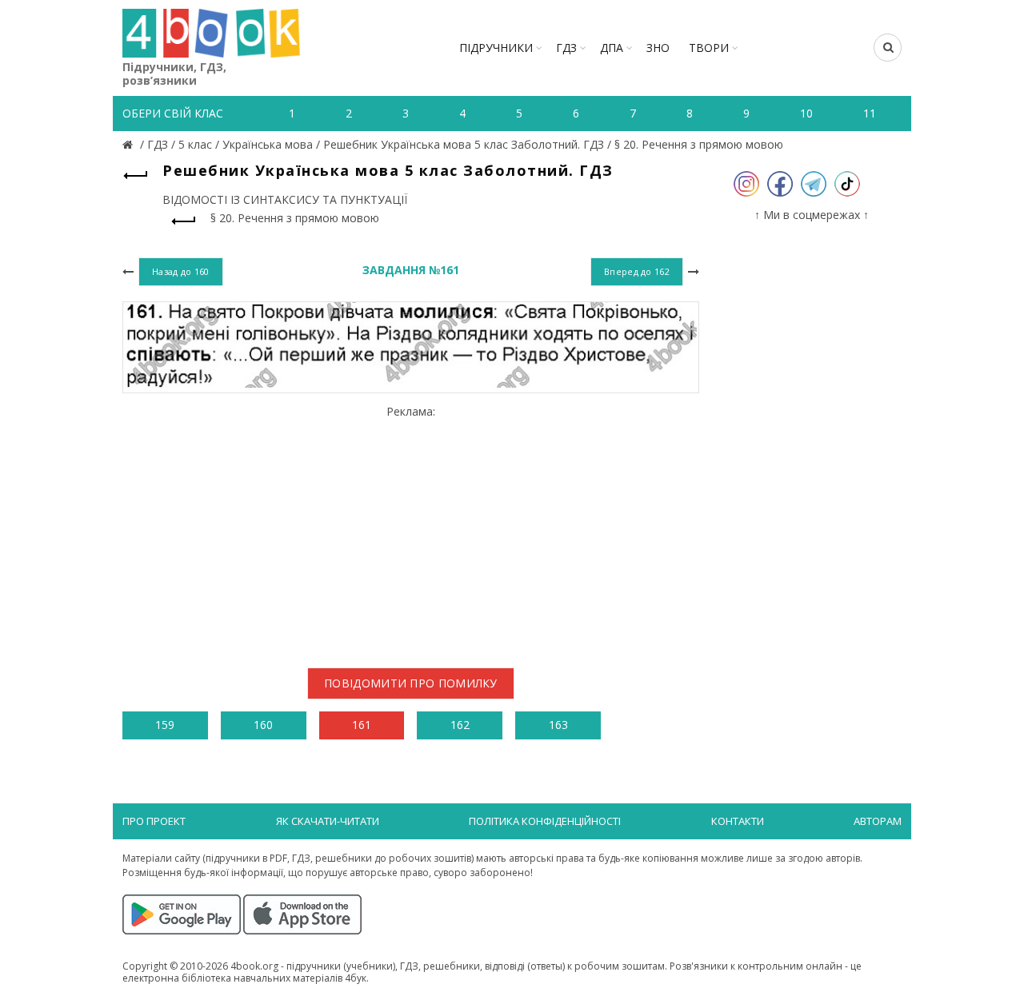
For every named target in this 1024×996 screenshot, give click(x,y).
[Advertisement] (410, 530)
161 (361, 724)
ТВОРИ (709, 47)
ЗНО (658, 47)
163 (558, 724)
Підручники (496, 47)
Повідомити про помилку (411, 683)
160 (263, 724)
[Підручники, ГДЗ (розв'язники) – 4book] (129, 144)
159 (164, 724)
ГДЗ (566, 47)
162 (460, 724)
